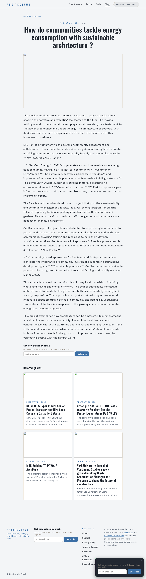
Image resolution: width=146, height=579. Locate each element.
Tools (98, 4)
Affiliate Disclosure (87, 557)
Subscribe (82, 354)
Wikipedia (128, 532)
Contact (86, 537)
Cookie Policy (88, 564)
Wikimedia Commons (114, 536)
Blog (107, 4)
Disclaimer (87, 551)
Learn (89, 4)
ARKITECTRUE (19, 4)
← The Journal (32, 16)
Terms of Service (90, 547)
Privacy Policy (88, 542)
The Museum (75, 4)
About (85, 533)
